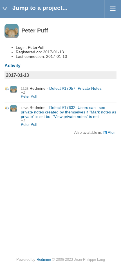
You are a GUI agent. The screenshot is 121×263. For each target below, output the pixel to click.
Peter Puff (29, 96)
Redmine (44, 260)
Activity (13, 65)
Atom (112, 133)
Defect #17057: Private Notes (75, 88)
